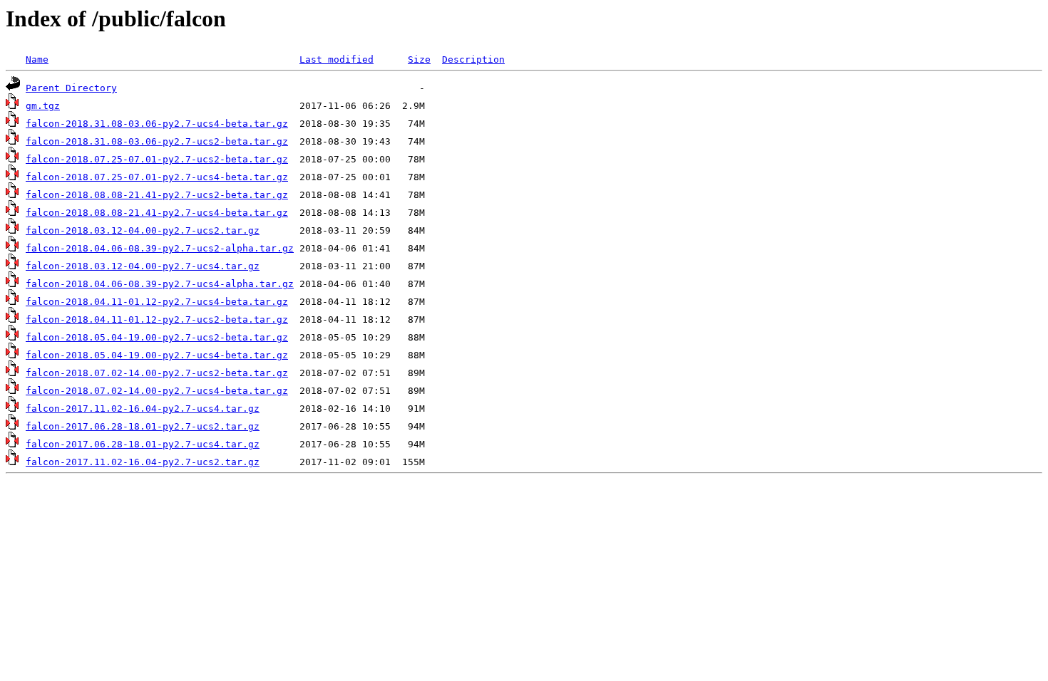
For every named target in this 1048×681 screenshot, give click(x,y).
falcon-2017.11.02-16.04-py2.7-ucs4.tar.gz (143, 408)
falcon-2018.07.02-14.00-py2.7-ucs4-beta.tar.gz (157, 390)
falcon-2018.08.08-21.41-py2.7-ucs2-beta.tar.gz (157, 194)
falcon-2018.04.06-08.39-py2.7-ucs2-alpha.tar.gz (160, 248)
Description (473, 59)
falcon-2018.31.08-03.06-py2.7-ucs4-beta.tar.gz (157, 123)
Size (419, 59)
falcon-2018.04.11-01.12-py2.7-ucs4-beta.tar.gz (157, 301)
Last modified (336, 59)
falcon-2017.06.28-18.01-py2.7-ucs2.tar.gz (143, 426)
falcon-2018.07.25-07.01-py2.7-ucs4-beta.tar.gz (157, 177)
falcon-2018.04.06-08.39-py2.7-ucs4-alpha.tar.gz (160, 284)
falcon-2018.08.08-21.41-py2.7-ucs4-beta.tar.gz (157, 212)
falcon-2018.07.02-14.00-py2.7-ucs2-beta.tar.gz (157, 373)
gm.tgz (43, 105)
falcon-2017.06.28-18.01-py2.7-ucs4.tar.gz (143, 444)
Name (37, 59)
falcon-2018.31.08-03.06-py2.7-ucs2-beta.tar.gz (157, 141)
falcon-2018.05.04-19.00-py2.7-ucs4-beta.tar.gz (157, 355)
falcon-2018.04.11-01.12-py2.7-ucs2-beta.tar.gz (157, 319)
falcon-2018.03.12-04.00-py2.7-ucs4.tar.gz (143, 266)
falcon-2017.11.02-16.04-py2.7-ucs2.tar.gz (143, 462)
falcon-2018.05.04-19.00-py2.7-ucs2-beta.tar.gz (157, 337)
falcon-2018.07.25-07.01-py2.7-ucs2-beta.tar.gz (157, 159)
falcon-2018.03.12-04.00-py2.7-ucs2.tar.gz (143, 230)
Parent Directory (71, 88)
